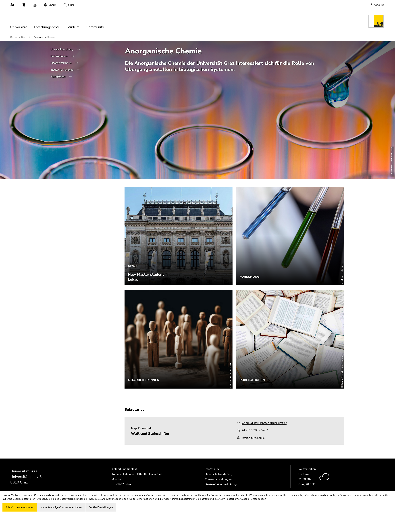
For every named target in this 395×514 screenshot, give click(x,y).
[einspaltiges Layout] (36, 4)
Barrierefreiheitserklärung (221, 484)
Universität (18, 27)
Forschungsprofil (47, 27)
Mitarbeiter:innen (61, 63)
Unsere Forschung (62, 49)
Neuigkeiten (58, 76)
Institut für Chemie (62, 70)
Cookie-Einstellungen (218, 479)
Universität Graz (18, 37)
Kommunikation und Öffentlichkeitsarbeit (137, 474)
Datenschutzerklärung (218, 474)
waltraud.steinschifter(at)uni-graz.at (264, 423)
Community (95, 27)
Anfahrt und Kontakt (124, 469)
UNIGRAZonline (121, 484)
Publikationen (59, 56)
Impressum (212, 469)
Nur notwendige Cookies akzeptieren (61, 507)
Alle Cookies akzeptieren (19, 507)
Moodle (116, 479)
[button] (13, 4)
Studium (73, 27)
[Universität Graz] (376, 22)
